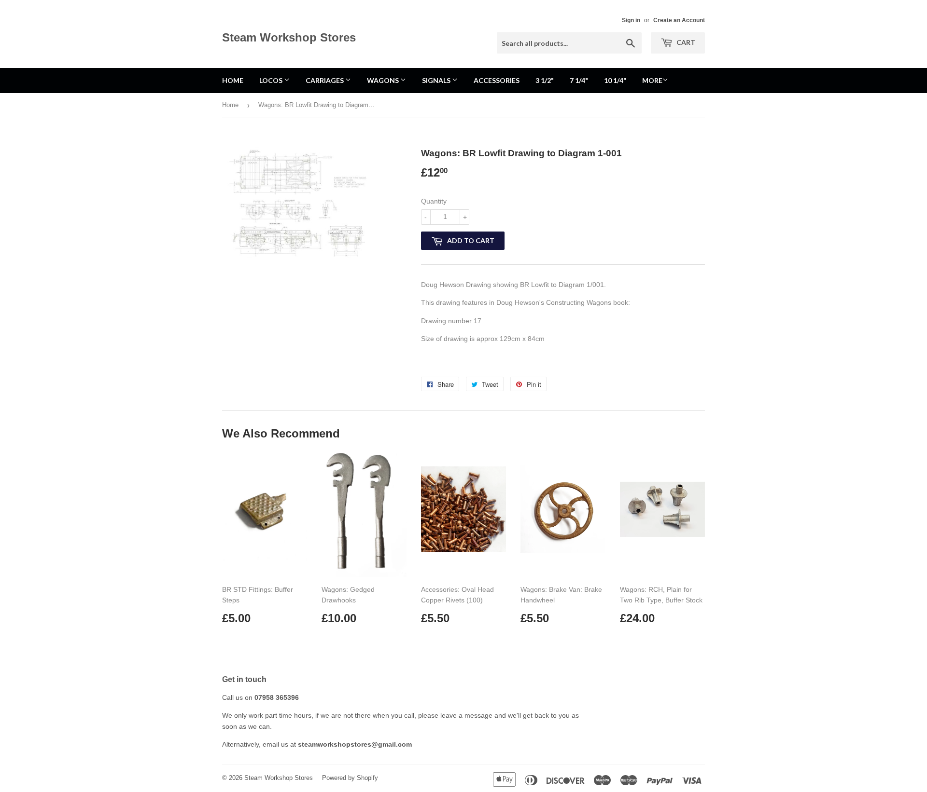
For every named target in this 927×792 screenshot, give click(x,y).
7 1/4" (579, 80)
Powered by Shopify (350, 777)
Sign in (631, 20)
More (652, 80)
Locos (271, 80)
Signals (437, 80)
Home (232, 80)
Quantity (434, 201)
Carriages (325, 80)
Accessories (497, 80)
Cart (685, 42)
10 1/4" (615, 80)
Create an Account (679, 20)
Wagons (383, 80)
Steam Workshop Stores (289, 37)
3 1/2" (544, 80)
